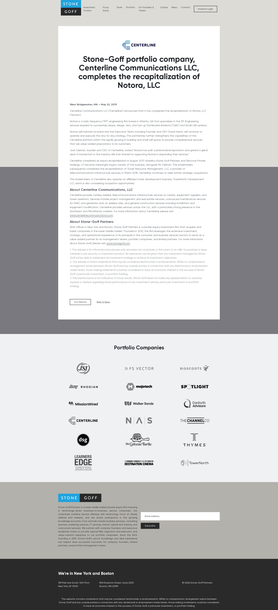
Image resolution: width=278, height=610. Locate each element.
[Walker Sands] (139, 403)
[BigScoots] (194, 368)
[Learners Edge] (83, 462)
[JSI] (83, 368)
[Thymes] (194, 439)
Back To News (103, 302)
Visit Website (80, 302)
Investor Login (205, 9)
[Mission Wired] (83, 403)
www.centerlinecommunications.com (91, 215)
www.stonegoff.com (118, 243)
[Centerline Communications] (83, 421)
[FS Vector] (139, 368)
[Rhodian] (83, 387)
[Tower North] (195, 463)
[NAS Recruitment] (139, 421)
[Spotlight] (195, 386)
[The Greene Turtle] (139, 439)
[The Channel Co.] (194, 421)
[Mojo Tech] (139, 386)
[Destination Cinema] (139, 462)
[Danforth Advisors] (195, 403)
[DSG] (83, 439)
